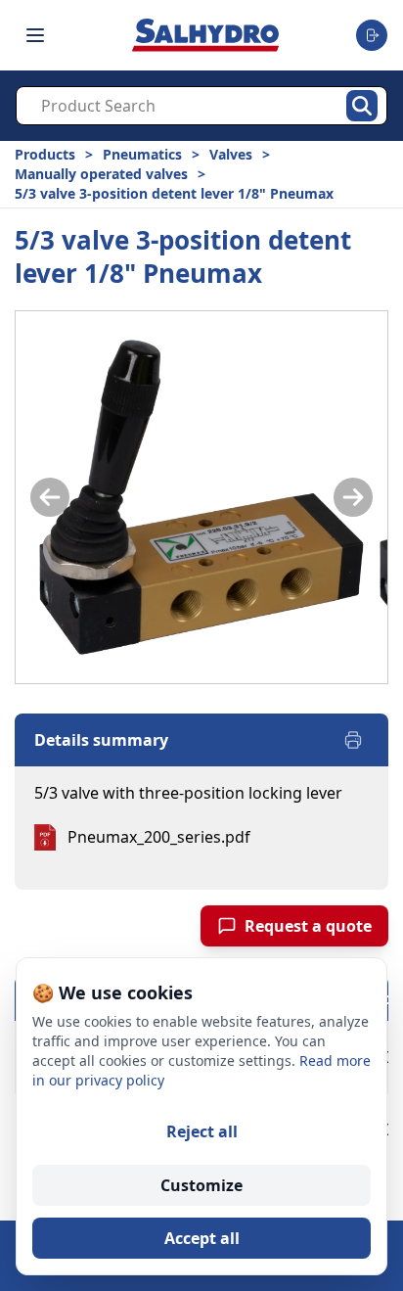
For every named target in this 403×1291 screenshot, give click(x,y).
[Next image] (353, 497)
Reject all (202, 1131)
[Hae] (362, 105)
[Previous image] (49, 497)
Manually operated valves (101, 173)
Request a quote (308, 926)
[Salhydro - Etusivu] (205, 35)
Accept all (202, 1238)
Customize (201, 1185)
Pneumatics (142, 154)
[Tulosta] (353, 740)
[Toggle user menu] (371, 35)
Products (45, 154)
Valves (230, 154)
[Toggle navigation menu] (35, 35)
